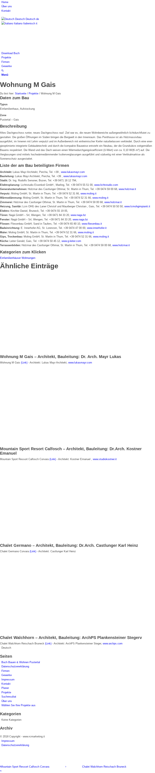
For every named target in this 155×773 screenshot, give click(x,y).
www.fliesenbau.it (92, 223)
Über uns (6, 6)
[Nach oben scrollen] (1, 770)
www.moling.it (88, 193)
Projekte (6, 692)
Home (4, 2)
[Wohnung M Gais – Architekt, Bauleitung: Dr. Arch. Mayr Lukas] (50, 352)
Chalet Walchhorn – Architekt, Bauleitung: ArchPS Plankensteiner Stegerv (71, 637)
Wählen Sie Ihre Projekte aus (18, 705)
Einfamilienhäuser (11, 257)
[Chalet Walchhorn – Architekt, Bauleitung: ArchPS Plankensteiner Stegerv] (50, 633)
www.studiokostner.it (105, 459)
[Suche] (2, 70)
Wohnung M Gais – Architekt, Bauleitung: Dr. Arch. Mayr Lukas (60, 356)
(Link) (24, 362)
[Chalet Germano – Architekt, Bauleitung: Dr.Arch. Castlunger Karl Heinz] (50, 540)
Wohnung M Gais (28, 84)
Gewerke (6, 675)
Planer (5, 687)
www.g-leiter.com (71, 241)
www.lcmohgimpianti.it (137, 206)
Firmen (5, 670)
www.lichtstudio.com (106, 184)
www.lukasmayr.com (73, 171)
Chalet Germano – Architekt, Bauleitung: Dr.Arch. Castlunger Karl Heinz (69, 545)
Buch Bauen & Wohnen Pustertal (20, 662)
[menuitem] (78, 2)
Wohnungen (28, 257)
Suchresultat (8, 696)
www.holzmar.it (127, 189)
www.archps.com (113, 643)
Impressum (8, 679)
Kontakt (5, 10)
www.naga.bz (78, 215)
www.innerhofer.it (97, 227)
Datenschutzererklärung (15, 666)
